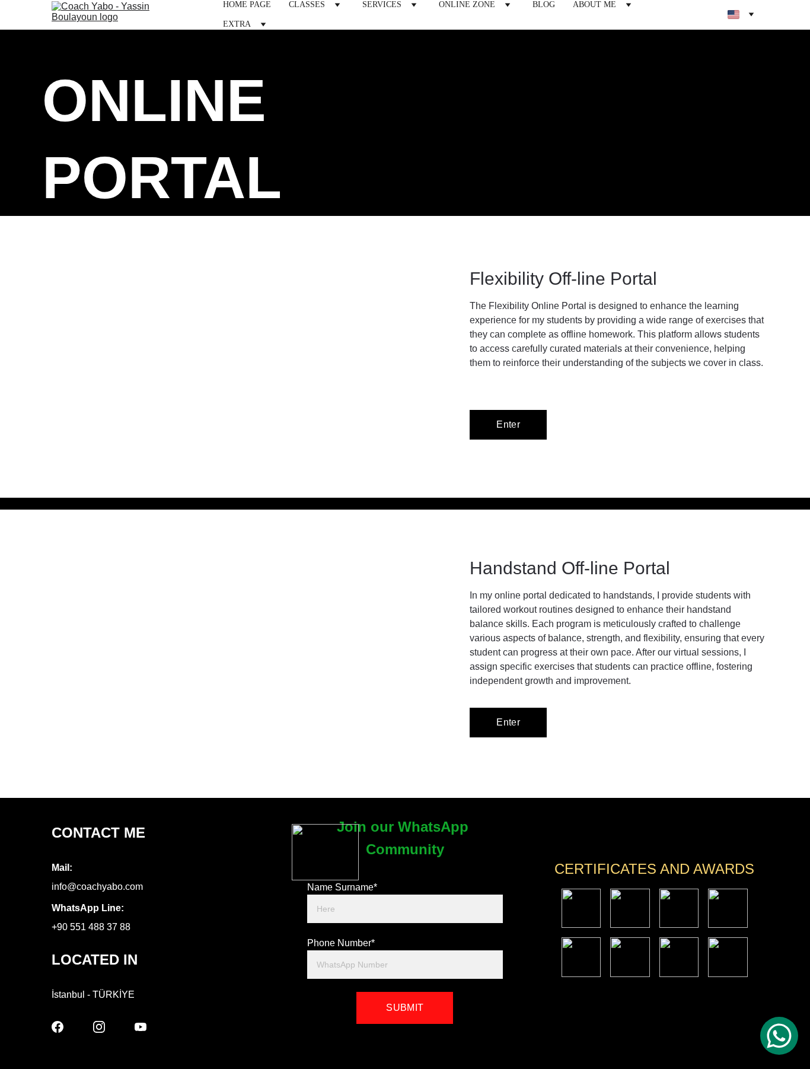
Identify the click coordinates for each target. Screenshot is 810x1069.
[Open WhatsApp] (779, 1036)
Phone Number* (341, 943)
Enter (508, 424)
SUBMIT (404, 1008)
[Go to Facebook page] (57, 1027)
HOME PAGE (247, 4)
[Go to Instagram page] (99, 1027)
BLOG (543, 4)
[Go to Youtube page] (140, 1027)
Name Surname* (342, 887)
